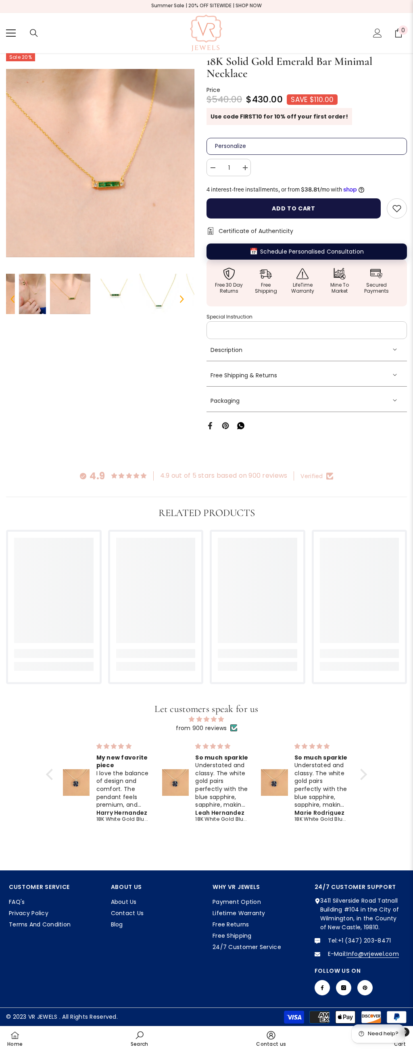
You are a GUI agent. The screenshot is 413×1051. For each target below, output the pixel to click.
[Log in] (377, 33)
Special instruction (229, 316)
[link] (54, 653)
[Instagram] (343, 987)
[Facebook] (210, 425)
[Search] (34, 33)
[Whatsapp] (240, 425)
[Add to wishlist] (397, 208)
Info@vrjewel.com (372, 954)
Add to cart (293, 208)
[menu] (11, 33)
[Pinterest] (225, 425)
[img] (206, 719)
